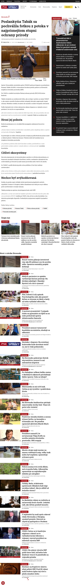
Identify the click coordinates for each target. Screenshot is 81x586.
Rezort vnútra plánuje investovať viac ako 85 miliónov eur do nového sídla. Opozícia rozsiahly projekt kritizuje (29, 240)
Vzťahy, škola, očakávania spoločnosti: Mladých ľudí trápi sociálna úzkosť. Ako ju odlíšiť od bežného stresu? (35, 487)
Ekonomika (46, 7)
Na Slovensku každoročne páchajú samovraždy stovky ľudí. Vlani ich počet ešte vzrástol (67, 110)
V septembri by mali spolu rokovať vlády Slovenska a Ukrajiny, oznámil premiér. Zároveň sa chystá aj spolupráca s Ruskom (36, 518)
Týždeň (75, 18)
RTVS (7, 42)
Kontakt (78, 1)
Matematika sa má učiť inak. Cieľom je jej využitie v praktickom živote (36, 388)
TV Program (33, 1)
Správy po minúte (23, 7)
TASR (4, 42)
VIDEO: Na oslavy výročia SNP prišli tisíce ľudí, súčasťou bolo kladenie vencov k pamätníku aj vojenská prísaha (35, 553)
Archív (25, 1)
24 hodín (64, 18)
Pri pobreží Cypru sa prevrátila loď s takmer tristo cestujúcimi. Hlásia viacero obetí (67, 130)
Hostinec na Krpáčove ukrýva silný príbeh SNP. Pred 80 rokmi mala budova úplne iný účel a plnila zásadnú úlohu (35, 570)
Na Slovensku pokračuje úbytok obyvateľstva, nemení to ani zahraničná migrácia (35, 360)
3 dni (70, 18)
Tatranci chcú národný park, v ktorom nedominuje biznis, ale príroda (10, 238)
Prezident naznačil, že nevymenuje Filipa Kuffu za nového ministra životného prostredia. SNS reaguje (67, 74)
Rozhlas (9, 1)
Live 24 (68, 7)
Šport (60, 7)
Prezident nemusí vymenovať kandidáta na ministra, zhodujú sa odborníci (36, 330)
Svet (39, 7)
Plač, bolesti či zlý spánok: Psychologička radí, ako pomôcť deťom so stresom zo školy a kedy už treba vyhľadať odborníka (70, 240)
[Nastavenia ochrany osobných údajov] (3, 583)
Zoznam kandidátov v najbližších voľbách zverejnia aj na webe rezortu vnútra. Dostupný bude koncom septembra (66, 120)
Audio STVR (42, 1)
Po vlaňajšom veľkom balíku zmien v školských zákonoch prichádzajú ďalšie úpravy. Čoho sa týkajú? (36, 374)
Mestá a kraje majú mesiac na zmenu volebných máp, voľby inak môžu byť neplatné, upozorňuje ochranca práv (36, 453)
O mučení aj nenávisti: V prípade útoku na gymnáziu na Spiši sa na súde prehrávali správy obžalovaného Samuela (36, 314)
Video (32, 257)
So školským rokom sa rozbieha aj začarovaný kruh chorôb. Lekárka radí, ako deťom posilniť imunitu (36, 502)
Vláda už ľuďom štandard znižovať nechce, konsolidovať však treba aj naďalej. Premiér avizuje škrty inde (67, 92)
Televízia (17, 1)
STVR (2, 1)
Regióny (54, 7)
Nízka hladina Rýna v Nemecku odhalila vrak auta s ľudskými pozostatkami (66, 83)
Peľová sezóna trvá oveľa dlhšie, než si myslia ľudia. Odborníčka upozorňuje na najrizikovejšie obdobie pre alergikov (35, 470)
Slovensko (33, 7)
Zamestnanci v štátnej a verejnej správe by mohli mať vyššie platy (66, 66)
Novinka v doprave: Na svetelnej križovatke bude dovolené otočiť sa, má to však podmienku (67, 101)
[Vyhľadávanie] (78, 7)
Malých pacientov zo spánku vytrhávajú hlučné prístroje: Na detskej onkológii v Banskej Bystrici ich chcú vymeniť (50, 240)
